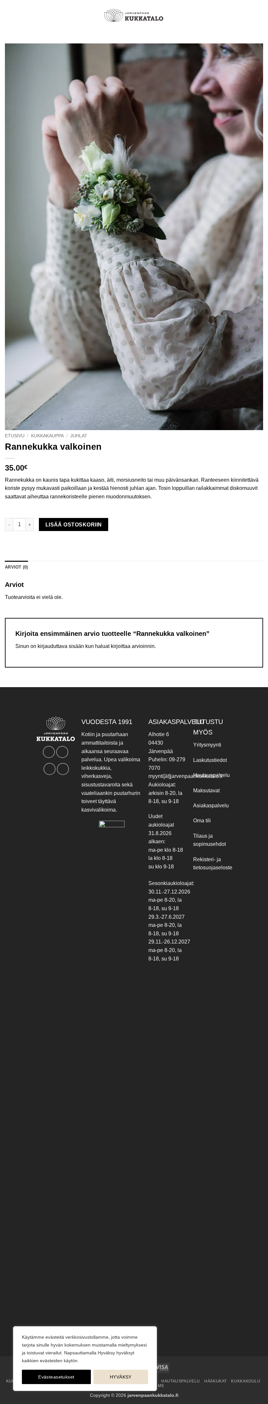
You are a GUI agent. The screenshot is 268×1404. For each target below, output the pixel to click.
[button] (9, 15)
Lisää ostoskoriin (73, 524)
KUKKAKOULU (245, 1381)
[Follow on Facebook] (49, 752)
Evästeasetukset (56, 1377)
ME (161, 1385)
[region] (85, 1358)
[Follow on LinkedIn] (63, 769)
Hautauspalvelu (211, 775)
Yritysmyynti (207, 745)
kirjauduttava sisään (61, 646)
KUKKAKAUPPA (47, 435)
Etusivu (15, 435)
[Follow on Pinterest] (49, 769)
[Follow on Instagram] (62, 752)
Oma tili (202, 820)
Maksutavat (206, 790)
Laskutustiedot (210, 760)
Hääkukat (215, 1381)
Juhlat (78, 435)
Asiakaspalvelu (211, 805)
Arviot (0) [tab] (16, 567)
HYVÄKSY (121, 1377)
